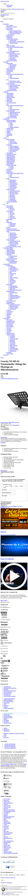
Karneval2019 (7, 834)
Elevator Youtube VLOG (11, 764)
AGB (5, 704)
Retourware (6, 729)
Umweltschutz (7, 694)
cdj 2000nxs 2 (7, 812)
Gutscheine (6, 720)
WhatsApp (9, 882)
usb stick (6, 820)
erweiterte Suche (7, 693)
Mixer (5, 819)
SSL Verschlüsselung (9, 701)
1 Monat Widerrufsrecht (9, 698)
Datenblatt (3, 442)
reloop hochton (7, 823)
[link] (5, 3)
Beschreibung (4, 437)
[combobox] (7, 13)
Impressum (6, 705)
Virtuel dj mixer (7, 807)
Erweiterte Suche (5, 14)
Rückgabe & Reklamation (10, 690)
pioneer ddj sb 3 (7, 842)
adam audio (6, 826)
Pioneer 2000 (7, 845)
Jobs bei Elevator (8, 692)
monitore (6, 815)
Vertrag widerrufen (8, 713)
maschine (6, 837)
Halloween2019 (7, 847)
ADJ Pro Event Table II (9, 809)
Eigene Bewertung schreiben (7, 472)
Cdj (4, 835)
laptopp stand (7, 822)
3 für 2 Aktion (7, 799)
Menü (2, 21)
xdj (4, 839)
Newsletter (6, 721)
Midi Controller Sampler (9, 811)
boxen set (6, 808)
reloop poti (6, 800)
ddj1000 (5, 850)
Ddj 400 (5, 843)
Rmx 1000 (6, 831)
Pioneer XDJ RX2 (8, 838)
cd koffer (6, 813)
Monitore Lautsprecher (9, 816)
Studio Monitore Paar (9, 841)
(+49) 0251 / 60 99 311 (9, 877)
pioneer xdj (6, 828)
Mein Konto (9, 5)
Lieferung (6, 689)
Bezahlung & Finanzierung (10, 688)
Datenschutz (6, 702)
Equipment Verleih (8, 717)
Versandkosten (15, 425)
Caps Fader (6, 849)
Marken (5, 719)
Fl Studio (6, 804)
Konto (2, 357)
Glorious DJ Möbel (8, 832)
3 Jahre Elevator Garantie (10, 696)
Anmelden (9, 6)
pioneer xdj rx (7, 846)
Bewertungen (4, 470)
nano (5, 830)
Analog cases (7, 801)
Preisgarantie (7, 714)
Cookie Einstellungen (9, 708)
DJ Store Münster (8, 716)
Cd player (6, 827)
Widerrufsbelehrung (8, 700)
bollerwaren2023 (8, 851)
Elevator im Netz (8, 723)
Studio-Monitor (7, 818)
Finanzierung (7, 730)
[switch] (3, 894)
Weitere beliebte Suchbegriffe (10, 853)
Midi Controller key (8, 803)
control (5, 824)
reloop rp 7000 (7, 805)
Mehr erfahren (4, 600)
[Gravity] (4, 374)
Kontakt (5, 706)
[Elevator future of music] (18, 9)
